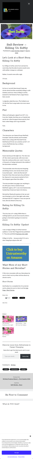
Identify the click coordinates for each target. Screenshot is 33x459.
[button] (30, 436)
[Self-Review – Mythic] (8, 330)
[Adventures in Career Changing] (11, 19)
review (5, 369)
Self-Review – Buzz (16, 385)
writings (23, 369)
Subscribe (25, 356)
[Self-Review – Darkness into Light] (8, 319)
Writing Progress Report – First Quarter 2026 (16, 379)
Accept (17, 452)
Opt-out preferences (12, 456)
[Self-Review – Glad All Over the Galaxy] (21, 319)
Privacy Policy (21, 456)
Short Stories (15, 369)
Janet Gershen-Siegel (17, 51)
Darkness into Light (22, 234)
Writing (13, 365)
